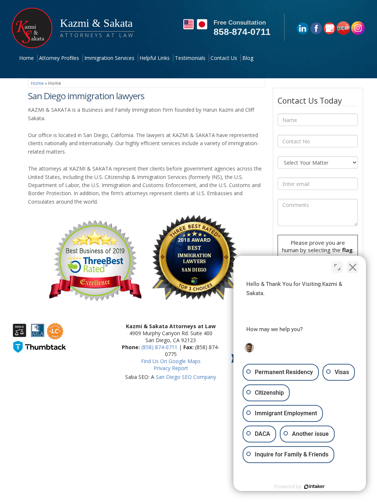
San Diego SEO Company (186, 376)
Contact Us (224, 57)
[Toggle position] (337, 267)
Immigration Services (109, 57)
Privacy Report (171, 368)
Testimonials (190, 57)
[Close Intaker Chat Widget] (353, 267)
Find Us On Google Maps (171, 361)
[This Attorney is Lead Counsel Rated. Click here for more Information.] (55, 336)
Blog (247, 57)
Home (26, 57)
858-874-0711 (242, 31)
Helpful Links (155, 57)
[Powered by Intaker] (314, 486)
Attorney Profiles (59, 57)
